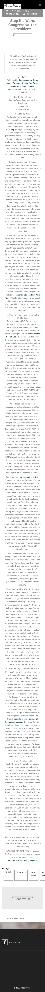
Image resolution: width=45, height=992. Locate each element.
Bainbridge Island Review (22, 86)
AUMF (8, 872)
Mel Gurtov (14, 14)
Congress (21, 872)
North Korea (33, 874)
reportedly (9, 129)
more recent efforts (28, 477)
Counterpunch (25, 80)
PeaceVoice (31, 14)
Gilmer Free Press (30, 83)
